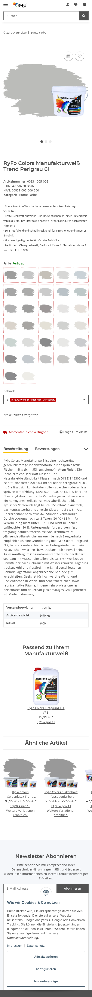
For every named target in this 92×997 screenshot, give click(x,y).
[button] (68, 4)
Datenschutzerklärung (27, 869)
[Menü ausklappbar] (5, 2)
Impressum (14, 945)
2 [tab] (46, 141)
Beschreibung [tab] (15, 449)
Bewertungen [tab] (47, 449)
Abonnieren (72, 888)
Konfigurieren (46, 969)
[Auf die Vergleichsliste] (68, 56)
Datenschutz (36, 945)
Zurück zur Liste (16, 32)
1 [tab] (41, 141)
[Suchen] (84, 15)
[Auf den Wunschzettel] (79, 56)
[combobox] (46, 399)
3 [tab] (50, 141)
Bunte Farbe (28, 195)
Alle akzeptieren (46, 956)
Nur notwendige (46, 981)
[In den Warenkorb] (6, 46)
